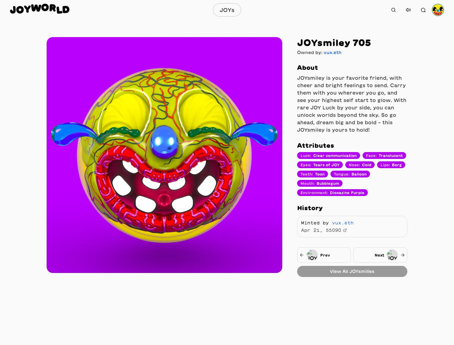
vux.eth (333, 52)
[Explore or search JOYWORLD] (393, 10)
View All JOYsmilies (352, 271)
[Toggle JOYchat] (423, 10)
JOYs (227, 10)
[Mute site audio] (408, 10)
